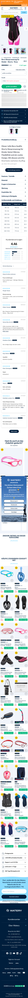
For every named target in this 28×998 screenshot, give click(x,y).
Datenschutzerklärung (14, 902)
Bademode (14, 504)
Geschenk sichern (14, 896)
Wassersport (14, 501)
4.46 (14, 244)
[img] (6, 272)
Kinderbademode (15, 57)
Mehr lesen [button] (6, 331)
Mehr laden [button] (14, 431)
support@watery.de (16, 937)
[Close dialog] (25, 477)
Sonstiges (14, 512)
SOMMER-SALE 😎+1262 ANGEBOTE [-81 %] (8, 16)
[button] (2, 28)
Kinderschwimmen (7, 57)
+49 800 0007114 (15, 934)
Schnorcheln (14, 508)
